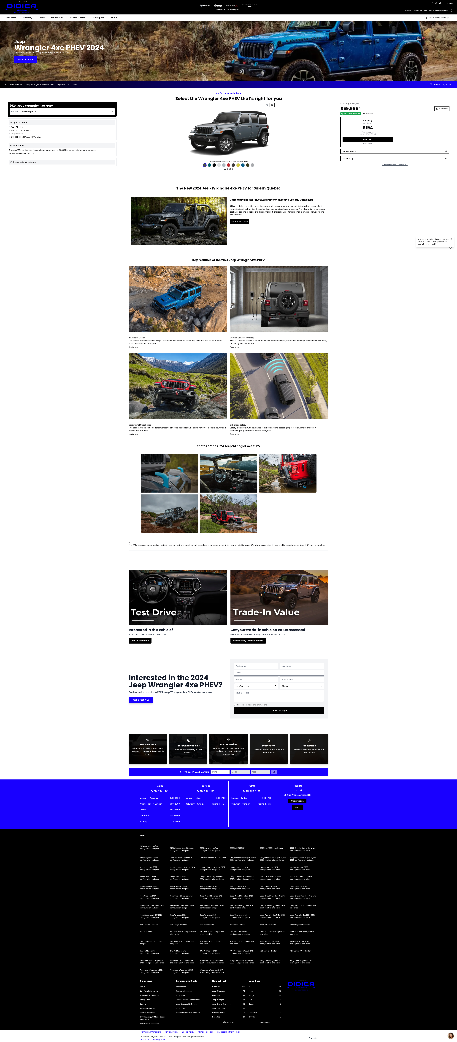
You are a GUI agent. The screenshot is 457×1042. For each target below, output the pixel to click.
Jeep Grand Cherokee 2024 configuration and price (181, 897)
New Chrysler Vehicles (149, 924)
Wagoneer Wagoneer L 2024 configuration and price (151, 971)
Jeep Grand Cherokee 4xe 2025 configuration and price (303, 897)
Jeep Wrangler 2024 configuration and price (179, 916)
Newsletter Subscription (149, 1023)
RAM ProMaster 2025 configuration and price (179, 952)
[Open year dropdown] (268, 772)
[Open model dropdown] (248, 772)
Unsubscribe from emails (229, 1032)
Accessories (181, 987)
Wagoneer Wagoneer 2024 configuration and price (271, 961)
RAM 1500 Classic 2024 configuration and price (240, 933)
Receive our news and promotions (252, 705)
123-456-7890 (441, 10)
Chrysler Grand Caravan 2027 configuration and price (182, 858)
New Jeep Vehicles (237, 924)
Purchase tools (56, 17)
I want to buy (367, 139)
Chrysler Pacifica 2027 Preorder (213, 857)
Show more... (228, 1022)
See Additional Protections (23, 153)
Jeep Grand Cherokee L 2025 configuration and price (182, 906)
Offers (42, 17)
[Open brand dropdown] (228, 772)
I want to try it (279, 710)
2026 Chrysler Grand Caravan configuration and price (302, 849)
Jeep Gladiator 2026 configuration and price (149, 897)
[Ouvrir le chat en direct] (450, 1035)
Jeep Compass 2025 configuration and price (210, 887)
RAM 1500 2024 (146, 932)
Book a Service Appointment (188, 999)
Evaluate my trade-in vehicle (248, 640)
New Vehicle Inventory (149, 991)
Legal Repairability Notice (186, 1004)
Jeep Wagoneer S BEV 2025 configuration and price (151, 916)
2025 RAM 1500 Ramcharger (271, 848)
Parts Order (180, 1008)
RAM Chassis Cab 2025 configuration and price (300, 942)
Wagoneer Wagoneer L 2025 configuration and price (181, 971)
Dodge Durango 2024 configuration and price (240, 868)
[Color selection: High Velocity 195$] (238, 165)
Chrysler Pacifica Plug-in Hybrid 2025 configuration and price (273, 858)
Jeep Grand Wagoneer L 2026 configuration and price (272, 906)
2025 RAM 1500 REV (237, 848)
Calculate (443, 109)
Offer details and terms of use (395, 165)
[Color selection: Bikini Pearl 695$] (209, 165)
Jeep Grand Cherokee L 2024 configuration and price (152, 906)
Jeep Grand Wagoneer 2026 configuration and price (241, 906)
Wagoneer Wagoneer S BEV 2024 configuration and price (212, 971)
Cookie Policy (188, 1032)
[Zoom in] (272, 105)
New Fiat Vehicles (207, 924)
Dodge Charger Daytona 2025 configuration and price (212, 868)
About (114, 17)
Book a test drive (140, 640)
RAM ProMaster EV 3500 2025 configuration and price (242, 952)
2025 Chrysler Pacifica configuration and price (210, 849)
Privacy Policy (171, 1032)
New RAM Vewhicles (268, 924)
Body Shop (180, 995)
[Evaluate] (274, 772)
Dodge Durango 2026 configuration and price (300, 868)
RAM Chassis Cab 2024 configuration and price (270, 942)
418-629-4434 (420, 10)
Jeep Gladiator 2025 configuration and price (300, 887)
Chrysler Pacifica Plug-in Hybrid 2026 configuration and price (303, 858)
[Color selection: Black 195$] (214, 165)
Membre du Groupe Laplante (228, 10)
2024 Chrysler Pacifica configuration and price (149, 847)
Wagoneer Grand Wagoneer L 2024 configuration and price (212, 961)
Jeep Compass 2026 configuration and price (240, 887)
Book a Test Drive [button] (239, 221)
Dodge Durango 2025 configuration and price (270, 868)
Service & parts (77, 17)
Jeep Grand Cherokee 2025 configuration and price (211, 897)
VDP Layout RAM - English (300, 951)
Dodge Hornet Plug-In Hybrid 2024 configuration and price (212, 878)
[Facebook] (432, 3)
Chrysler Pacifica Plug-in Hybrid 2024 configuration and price (243, 858)
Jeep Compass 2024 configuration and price (179, 887)
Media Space (98, 17)
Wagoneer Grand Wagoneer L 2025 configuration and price (242, 961)
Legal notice (367, 144)
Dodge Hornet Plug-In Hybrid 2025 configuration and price (242, 878)
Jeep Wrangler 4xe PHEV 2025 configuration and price (302, 916)
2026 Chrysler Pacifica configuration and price (149, 858)
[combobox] (62, 111)
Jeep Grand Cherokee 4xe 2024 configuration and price (273, 897)
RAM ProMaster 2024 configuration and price (149, 952)
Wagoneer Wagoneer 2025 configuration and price (301, 961)
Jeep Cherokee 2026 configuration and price (149, 887)
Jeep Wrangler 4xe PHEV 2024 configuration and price (272, 916)
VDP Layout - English (268, 951)
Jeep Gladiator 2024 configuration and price (270, 887)
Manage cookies (205, 1032)
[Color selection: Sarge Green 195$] (248, 165)
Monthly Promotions (148, 1012)
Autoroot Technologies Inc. (153, 1039)
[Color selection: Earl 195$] (224, 165)
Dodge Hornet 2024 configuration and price (149, 878)
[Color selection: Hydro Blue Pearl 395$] (243, 165)
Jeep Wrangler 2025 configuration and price (210, 916)
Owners (143, 1004)
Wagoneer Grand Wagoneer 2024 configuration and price (152, 961)
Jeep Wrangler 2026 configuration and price (240, 916)
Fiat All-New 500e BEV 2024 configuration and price (271, 878)
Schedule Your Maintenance (188, 1012)
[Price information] (360, 108)
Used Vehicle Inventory (149, 995)
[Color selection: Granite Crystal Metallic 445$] (233, 165)
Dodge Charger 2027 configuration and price (149, 868)
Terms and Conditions (151, 1032)
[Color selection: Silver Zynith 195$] (252, 165)
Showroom (11, 17)
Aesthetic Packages (184, 991)
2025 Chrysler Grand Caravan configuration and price (182, 849)
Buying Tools (145, 999)
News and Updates (147, 1008)
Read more (133, 347)
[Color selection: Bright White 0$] (219, 165)
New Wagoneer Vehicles (300, 924)
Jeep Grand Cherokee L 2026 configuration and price (212, 906)
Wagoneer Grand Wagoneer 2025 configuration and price (182, 961)
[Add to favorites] (267, 105)
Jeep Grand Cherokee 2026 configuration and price (241, 897)
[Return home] (6, 84)
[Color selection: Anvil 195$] (205, 165)
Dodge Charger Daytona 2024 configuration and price (182, 868)
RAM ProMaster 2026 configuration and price (210, 952)
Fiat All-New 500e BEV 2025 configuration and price (301, 878)
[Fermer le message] (451, 239)
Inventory (27, 17)
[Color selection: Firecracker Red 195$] (228, 165)
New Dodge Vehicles (178, 924)
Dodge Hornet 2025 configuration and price (179, 878)
